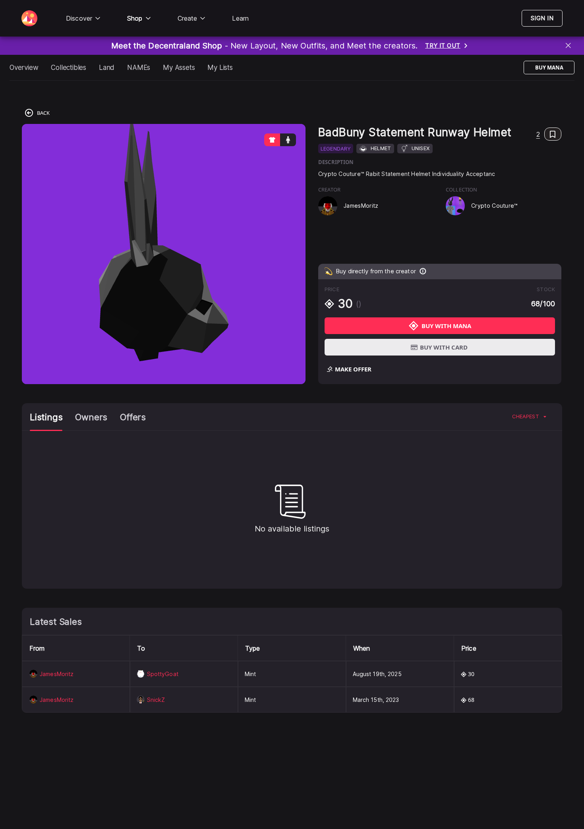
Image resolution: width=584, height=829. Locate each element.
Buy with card (444, 347)
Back (43, 112)
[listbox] (529, 417)
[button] (548, 134)
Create (187, 18)
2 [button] (538, 134)
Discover (79, 18)
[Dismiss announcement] (568, 46)
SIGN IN (542, 18)
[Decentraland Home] (29, 18)
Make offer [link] (353, 369)
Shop (135, 18)
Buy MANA (549, 67)
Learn (240, 18)
